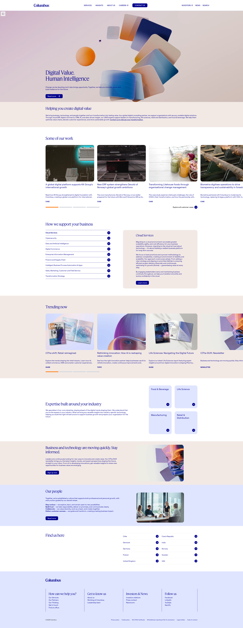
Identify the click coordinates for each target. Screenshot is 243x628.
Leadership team (94, 602)
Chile (125, 536)
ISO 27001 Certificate (138, 620)
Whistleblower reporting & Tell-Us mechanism (161, 620)
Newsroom (130, 602)
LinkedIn (168, 600)
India (164, 542)
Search (206, 5)
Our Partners (53, 600)
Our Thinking (53, 602)
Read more (52, 96)
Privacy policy (115, 620)
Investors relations (133, 597)
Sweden (165, 555)
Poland (125, 555)
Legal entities (181, 620)
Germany (126, 549)
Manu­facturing (159, 415)
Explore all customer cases (183, 207)
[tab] (52, 207)
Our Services (54, 597)
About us (90, 597)
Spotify (168, 605)
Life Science (183, 389)
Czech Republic (168, 536)
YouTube (168, 602)
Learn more (142, 283)
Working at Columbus (95, 600)
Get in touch (53, 605)
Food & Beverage (160, 389)
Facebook (169, 597)
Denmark (126, 542)
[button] (78, 232)
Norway (165, 549)
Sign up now (52, 473)
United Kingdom (129, 561)
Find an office (54, 608)
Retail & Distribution (183, 416)
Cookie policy (126, 620)
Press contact (131, 600)
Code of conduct (192, 620)
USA (163, 561)
